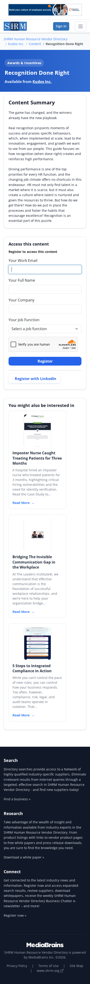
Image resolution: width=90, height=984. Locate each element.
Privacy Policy (17, 966)
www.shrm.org (48, 970)
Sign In (61, 26)
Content (35, 44)
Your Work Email (23, 260)
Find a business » (17, 799)
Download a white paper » (24, 857)
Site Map (76, 966)
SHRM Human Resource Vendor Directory (35, 39)
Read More (21, 503)
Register (45, 361)
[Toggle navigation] (80, 26)
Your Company (21, 300)
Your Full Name (22, 280)
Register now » (15, 915)
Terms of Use (48, 966)
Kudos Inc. (16, 44)
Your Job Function (24, 319)
